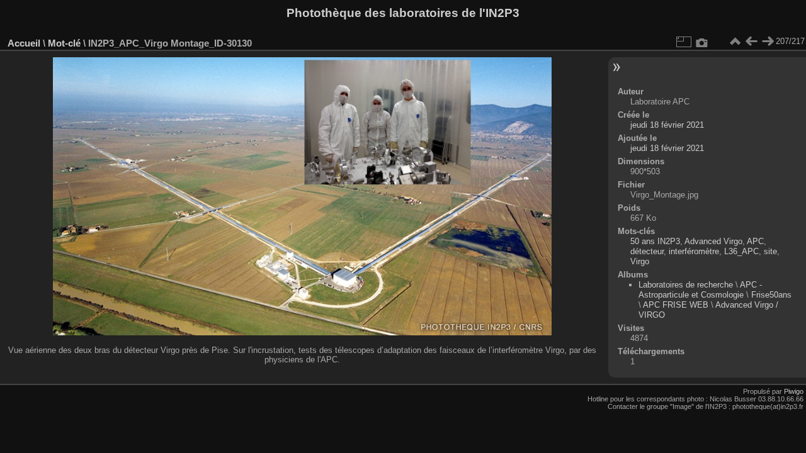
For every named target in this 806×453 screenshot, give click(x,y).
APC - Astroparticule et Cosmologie (700, 289)
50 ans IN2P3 (655, 241)
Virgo (639, 261)
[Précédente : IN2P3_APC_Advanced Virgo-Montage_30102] (751, 41)
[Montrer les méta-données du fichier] (702, 41)
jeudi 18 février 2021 (667, 125)
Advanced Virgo (713, 241)
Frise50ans (771, 294)
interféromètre (694, 251)
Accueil (24, 43)
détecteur (647, 251)
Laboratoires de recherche (686, 284)
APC (755, 241)
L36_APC (741, 251)
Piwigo (793, 391)
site (770, 251)
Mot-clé (64, 43)
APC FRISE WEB (675, 305)
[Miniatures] (735, 41)
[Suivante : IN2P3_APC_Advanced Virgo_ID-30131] (767, 41)
